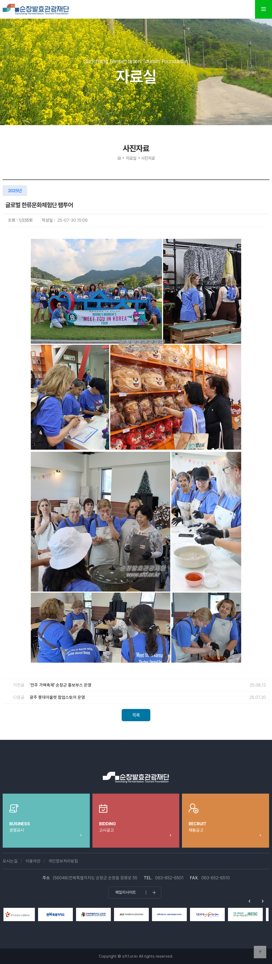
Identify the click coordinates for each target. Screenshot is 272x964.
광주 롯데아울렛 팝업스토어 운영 (57, 697)
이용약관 (33, 861)
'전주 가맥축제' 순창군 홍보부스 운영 (60, 685)
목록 (136, 715)
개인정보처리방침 (63, 861)
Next (262, 901)
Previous (249, 901)
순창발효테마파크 (36, 9)
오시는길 (10, 861)
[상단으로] (260, 952)
